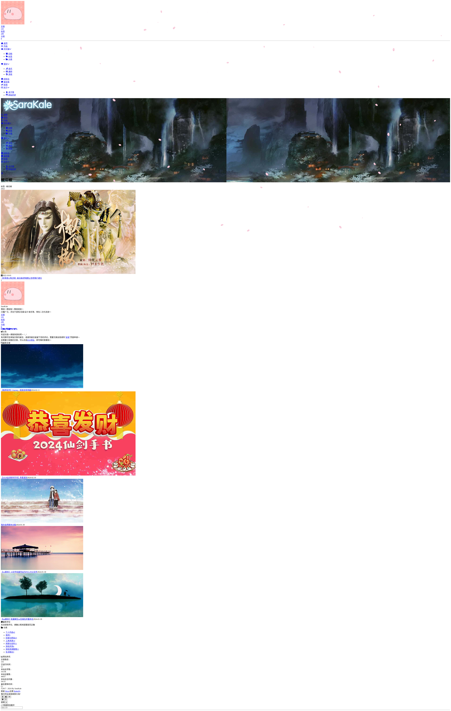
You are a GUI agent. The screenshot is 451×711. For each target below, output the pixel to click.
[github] (11, 329)
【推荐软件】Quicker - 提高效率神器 (16, 390)
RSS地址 (30, 340)
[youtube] (4, 329)
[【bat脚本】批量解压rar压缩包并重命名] (42, 616)
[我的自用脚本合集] (42, 522)
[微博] (13, 329)
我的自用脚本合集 (8, 525)
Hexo (7, 691)
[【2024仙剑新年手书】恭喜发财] (68, 475)
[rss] (16, 329)
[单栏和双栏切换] (9, 697)
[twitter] (15, 329)
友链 (67, 337)
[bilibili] (2, 329)
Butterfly (17, 691)
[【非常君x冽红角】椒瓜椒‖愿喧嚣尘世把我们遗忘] (68, 273)
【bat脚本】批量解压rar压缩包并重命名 (17, 619)
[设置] (2, 699)
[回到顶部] (5, 699)
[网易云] (6, 329)
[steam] (8, 329)
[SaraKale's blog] (28, 112)
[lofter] (9, 329)
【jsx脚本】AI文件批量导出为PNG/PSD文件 (19, 572)
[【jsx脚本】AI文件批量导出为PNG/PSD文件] (42, 569)
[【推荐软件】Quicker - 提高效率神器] (42, 387)
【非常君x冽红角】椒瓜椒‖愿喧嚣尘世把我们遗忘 (21, 278)
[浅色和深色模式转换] (6, 697)
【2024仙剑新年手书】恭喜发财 (14, 478)
